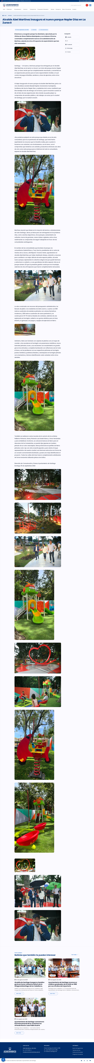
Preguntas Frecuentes (78, 1054)
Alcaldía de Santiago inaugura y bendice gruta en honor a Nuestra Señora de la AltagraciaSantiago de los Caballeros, (29, 984)
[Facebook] (81, 1061)
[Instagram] (87, 1061)
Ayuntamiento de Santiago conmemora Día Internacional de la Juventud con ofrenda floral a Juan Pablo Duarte (29, 1023)
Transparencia (33, 9)
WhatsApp (69, 48)
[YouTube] (90, 1061)
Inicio (4, 9)
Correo (69, 52)
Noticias (52, 9)
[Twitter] (84, 1061)
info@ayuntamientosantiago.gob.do (31, 1052)
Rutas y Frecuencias (66, 9)
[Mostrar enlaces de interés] (90, 5)
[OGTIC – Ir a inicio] (10, 5)
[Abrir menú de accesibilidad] (3, 1060)
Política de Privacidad (78, 1052)
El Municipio (9, 9)
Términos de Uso (76, 1050)
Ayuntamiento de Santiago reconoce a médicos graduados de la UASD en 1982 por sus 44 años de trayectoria (62, 984)
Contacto (74, 9)
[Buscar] (87, 5)
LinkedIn (69, 37)
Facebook (69, 44)
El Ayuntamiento (17, 9)
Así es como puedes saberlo (85, 1)
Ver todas (74, 954)
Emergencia (58, 9)
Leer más (18, 993)
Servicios (25, 9)
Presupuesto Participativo (42, 9)
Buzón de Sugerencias (78, 1048)
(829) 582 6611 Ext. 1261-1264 (29, 1048)
